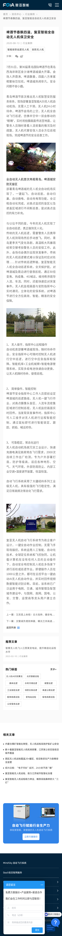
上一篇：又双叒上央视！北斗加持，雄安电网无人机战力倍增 (31, 614)
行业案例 (30, 14)
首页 (5, 14)
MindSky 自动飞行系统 (14, 863)
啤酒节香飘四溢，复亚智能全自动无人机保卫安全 (29, 18)
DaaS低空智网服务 (12, 872)
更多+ (53, 669)
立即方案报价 (31, 836)
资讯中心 (16, 14)
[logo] (16, 5)
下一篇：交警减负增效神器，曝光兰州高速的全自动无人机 (31, 621)
